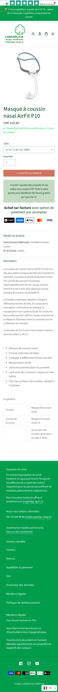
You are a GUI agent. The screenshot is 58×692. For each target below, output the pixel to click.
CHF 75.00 (29, 191)
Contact (10, 550)
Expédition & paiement (19, 567)
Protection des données (20, 585)
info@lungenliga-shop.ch (38, 517)
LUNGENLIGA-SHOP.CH (33, 684)
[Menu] (52, 33)
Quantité (8, 156)
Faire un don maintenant (19, 532)
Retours (10, 559)
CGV (8, 576)
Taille (6, 143)
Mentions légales (16, 594)
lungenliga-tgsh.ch (33, 501)
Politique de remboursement (23, 603)
